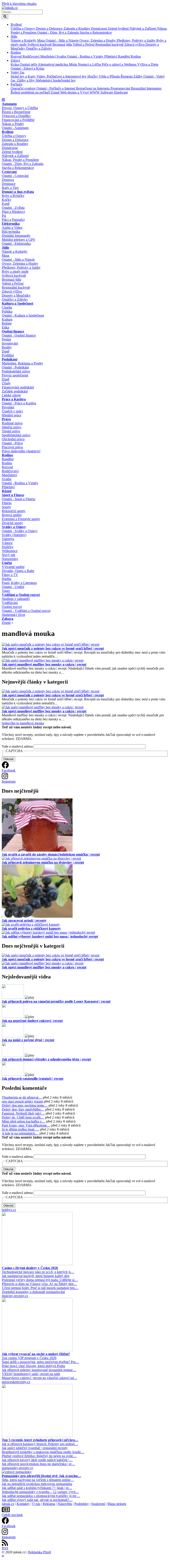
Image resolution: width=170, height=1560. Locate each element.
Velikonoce (9, 551)
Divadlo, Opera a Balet (18, 571)
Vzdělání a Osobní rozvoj (21, 595)
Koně (6, 204)
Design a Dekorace (50, 28)
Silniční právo (11, 427)
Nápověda (65, 1504)
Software (107, 92)
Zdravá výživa (134, 44)
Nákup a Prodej (13, 124)
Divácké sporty (12, 523)
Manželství (48, 56)
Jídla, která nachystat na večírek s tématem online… (38, 1480)
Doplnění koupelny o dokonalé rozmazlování (33, 1292)
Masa (41, 40)
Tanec (6, 591)
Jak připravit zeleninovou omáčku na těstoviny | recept (43, 862)
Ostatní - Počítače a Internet (56, 88)
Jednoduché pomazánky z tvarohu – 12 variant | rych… (40, 1492)
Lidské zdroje (11, 395)
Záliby (138, 76)
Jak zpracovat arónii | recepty (24, 920)
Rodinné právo (12, 423)
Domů (6, 623)
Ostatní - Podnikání (15, 367)
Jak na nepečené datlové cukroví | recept (32, 1021)
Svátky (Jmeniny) (14, 535)
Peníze (6, 339)
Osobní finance (13, 331)
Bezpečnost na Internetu (93, 88)
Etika (5, 327)
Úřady (6, 383)
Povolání (8, 407)
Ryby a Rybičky (13, 196)
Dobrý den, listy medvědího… (23, 1109)
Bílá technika (11, 231)
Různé (7, 491)
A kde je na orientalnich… (20, 1133)
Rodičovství (31, 56)
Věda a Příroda (110, 76)
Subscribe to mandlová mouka (23, 723)
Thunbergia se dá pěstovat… (22, 1097)
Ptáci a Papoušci (13, 219)
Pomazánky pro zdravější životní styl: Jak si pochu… (41, 1476)
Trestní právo (11, 431)
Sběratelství (44, 80)
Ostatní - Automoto (15, 128)
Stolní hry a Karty (24, 76)
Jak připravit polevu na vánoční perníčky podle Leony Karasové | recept (56, 1001)
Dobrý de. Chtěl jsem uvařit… (23, 1117)
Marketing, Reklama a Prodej (22, 363)
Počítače (16, 84)
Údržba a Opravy (23, 28)
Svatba (61, 56)
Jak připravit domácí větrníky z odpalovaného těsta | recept (46, 1059)
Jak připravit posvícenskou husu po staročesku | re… (38, 1464)
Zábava (7, 619)
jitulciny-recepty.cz (15, 1296)
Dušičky (8, 547)
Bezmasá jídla (62, 44)
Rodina (16, 52)
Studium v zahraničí (16, 599)
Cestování (9, 172)
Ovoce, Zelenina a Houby (98, 40)
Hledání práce (11, 415)
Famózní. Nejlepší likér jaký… (23, 1113)
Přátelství (111, 56)
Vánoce (7, 543)
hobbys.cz (9, 1210)
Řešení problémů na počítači (31, 92)
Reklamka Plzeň (39, 1552)
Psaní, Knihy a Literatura (19, 583)
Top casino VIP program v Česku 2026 (29, 1358)
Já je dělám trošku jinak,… (20, 1129)
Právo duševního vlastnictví (21, 451)
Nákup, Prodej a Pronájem (20, 160)
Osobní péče (29, 64)
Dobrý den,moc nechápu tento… (25, 1105)
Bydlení (16, 24)
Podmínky (81, 1504)
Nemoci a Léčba (90, 64)
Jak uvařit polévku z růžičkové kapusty (31, 928)
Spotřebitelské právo (16, 435)
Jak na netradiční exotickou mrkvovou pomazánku (37, 1484)
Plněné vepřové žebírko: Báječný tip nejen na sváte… (39, 1456)
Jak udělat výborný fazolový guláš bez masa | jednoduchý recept (50, 936)
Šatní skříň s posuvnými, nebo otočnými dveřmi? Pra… (40, 1362)
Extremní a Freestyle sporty (21, 519)
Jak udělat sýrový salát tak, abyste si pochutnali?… (37, 1500)
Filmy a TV (10, 575)
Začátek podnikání (15, 391)
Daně (5, 351)
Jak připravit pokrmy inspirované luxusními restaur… (39, 1370)
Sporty (6, 507)
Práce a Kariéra (14, 399)
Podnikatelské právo (16, 371)
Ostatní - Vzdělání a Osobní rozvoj (26, 611)
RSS (5, 1548)
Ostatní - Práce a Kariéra (19, 403)
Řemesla (127, 76)
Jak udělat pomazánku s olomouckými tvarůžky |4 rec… (41, 1496)
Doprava (8, 180)
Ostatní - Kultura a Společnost (23, 315)
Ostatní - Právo (12, 443)
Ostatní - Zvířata (13, 208)
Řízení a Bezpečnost (16, 112)
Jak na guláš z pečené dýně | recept (28, 1040)
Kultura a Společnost (17, 303)
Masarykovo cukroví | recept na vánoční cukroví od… (39, 1378)
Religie (7, 323)
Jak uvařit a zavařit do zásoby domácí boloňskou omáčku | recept (51, 854)
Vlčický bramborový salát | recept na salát (31, 1374)
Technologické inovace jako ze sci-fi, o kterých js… (38, 1272)
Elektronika (11, 223)
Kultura (7, 319)
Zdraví (15, 60)
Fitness (7, 503)
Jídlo (14, 36)
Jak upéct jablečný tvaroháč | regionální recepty (35, 1448)
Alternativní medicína (53, 64)
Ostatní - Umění (13, 587)
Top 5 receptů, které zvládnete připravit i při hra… (40, 1440)
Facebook (8, 770)
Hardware (121, 92)
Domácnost (99, 28)
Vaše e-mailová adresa (17, 746)
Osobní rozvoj (12, 607)
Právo (6, 419)
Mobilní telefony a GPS (18, 239)
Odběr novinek (12, 1515)
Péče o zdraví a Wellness (119, 64)
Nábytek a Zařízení (143, 28)
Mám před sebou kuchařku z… (23, 1121)
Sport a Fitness (13, 495)
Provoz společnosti (15, 375)
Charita (7, 307)
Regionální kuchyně (109, 44)
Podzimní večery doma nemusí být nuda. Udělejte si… (40, 1280)
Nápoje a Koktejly (24, 40)
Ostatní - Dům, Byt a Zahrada (58, 32)
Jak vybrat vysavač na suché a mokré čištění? (36, 1354)
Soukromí (98, 1504)
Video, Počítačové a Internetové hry (62, 76)
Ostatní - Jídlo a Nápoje (62, 40)
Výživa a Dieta (147, 64)
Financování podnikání (18, 387)
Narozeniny (10, 559)
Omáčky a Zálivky (39, 48)
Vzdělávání (10, 603)
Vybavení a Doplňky (16, 116)
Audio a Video (12, 227)
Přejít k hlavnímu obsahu (19, 4)
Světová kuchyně (39, 44)
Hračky (93, 76)
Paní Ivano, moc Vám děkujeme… (26, 1125)
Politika (7, 311)
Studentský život (13, 615)
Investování (10, 343)
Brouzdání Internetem (146, 88)
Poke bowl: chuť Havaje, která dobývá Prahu (33, 1366)
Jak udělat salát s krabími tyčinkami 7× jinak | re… (37, 1488)
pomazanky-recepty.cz (17, 1468)
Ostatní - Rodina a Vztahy (85, 56)
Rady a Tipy (10, 188)
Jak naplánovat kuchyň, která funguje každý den (35, 1276)
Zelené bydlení (118, 28)
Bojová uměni (11, 515)
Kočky (6, 200)
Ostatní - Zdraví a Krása (27, 68)
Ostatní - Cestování (15, 176)
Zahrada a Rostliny (77, 28)
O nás (36, 1504)
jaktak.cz (8, 1504)
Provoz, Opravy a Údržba (20, 108)
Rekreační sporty (13, 511)
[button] (3, 100)
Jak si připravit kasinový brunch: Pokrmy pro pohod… (40, 1444)
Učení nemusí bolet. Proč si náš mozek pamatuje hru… (40, 1288)
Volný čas (17, 72)
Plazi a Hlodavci (13, 212)
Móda (73, 64)
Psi (4, 216)
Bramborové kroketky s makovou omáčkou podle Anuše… (43, 1452)
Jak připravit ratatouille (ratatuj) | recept (32, 1078)
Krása (15, 64)
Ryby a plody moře (15, 271)
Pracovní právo (12, 447)
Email (55, 92)
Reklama (49, 1504)
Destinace (8, 184)
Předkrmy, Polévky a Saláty (136, 40)
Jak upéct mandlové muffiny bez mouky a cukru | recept (44, 664)
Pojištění (8, 355)
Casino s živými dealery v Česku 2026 (30, 1268)
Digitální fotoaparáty (16, 235)
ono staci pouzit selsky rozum (22, 1101)
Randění (124, 56)
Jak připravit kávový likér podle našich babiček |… (37, 1460)
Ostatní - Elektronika (16, 243)
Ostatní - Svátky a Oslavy (20, 531)
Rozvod (17, 56)
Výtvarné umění (13, 567)
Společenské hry (64, 80)
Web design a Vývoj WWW (80, 92)
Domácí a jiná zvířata (18, 192)
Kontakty (23, 1504)
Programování (120, 88)
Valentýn (8, 539)
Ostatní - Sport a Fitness (18, 499)
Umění (7, 563)
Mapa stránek (116, 1504)
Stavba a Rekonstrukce (96, 32)
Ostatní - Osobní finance (19, 335)
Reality (7, 347)
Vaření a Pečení (84, 44)
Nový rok (8, 555)
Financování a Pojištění (18, 120)
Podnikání (9, 359)
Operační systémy (24, 88)
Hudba (6, 579)
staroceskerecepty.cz (16, 1382)
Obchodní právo (13, 439)
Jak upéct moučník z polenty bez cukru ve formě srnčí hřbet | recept (53, 648)
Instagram (8, 781)
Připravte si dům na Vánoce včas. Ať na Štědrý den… (39, 1284)
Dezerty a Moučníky (16, 295)
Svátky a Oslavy (14, 527)
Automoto (9, 104)
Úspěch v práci (12, 411)
